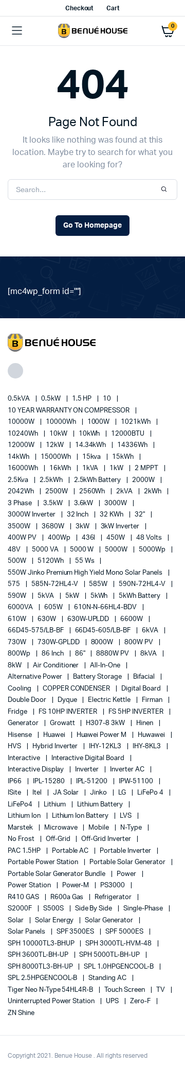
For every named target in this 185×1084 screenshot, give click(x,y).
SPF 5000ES (125, 931)
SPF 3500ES (76, 931)
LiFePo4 (21, 804)
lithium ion (25, 816)
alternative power (35, 677)
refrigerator (114, 897)
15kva (92, 457)
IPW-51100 (137, 781)
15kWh (123, 457)
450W (116, 538)
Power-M (76, 885)
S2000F (20, 908)
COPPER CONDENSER (77, 688)
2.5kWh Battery (98, 480)
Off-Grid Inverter (106, 839)
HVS (15, 746)
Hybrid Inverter (56, 746)
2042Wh (21, 491)
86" (81, 653)
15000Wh (56, 457)
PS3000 (113, 885)
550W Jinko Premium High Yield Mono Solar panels (86, 573)
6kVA (151, 630)
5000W (117, 549)
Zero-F (141, 1001)
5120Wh (51, 561)
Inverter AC (128, 769)
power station (30, 885)
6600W (132, 619)
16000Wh (24, 468)
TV (161, 990)
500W (18, 561)
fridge (18, 712)
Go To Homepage (92, 225)
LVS (126, 816)
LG (122, 792)
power (127, 874)
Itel (37, 792)
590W (18, 596)
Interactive (25, 758)
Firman (153, 700)
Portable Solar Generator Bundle (57, 874)
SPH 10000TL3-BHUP (42, 943)
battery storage (98, 677)
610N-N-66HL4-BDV (106, 607)
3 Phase (20, 503)
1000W (99, 422)
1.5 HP (83, 398)
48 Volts (149, 538)
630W (48, 619)
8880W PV (113, 653)
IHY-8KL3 (147, 746)
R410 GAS (24, 897)
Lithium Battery (101, 804)
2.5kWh (52, 480)
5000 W (83, 549)
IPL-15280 (49, 781)
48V (15, 549)
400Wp (60, 538)
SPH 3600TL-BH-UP (39, 955)
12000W (22, 445)
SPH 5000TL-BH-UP (110, 955)
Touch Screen (125, 990)
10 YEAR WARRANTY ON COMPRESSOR (69, 410)
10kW (59, 434)
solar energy (55, 920)
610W (18, 619)
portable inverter (126, 851)
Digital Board (141, 688)
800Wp (20, 653)
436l (89, 538)
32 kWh (112, 514)
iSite (15, 792)
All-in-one (106, 665)
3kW (83, 526)
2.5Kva (19, 480)
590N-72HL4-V (143, 584)
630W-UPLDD (89, 619)
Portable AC (71, 851)
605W (54, 607)
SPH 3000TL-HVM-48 (119, 943)
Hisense (20, 735)
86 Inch (53, 653)
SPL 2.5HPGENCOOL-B (43, 978)
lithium (55, 804)
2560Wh (93, 491)
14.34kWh (91, 445)
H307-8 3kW (106, 723)
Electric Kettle (110, 700)
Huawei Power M (102, 735)
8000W (103, 642)
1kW (117, 468)
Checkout (79, 8)
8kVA (149, 653)
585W (99, 584)
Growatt (63, 723)
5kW (73, 596)
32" (140, 514)
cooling (20, 688)
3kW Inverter (121, 526)
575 (15, 584)
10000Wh (62, 422)
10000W (22, 422)
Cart (113, 8)
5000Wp (153, 549)
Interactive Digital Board (88, 758)
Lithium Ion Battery (81, 816)
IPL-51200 (92, 781)
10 (108, 398)
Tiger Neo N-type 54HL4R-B (51, 990)
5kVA (46, 596)
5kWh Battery (140, 596)
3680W (54, 526)
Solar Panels (27, 931)
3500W (20, 526)
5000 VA (46, 549)
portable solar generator (127, 862)
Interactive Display (36, 769)
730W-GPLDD (59, 642)
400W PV (23, 538)
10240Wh (24, 434)
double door (28, 700)
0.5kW (51, 398)
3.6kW (84, 503)
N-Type (131, 827)
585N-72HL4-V (55, 584)
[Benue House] (92, 31)
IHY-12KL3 (106, 746)
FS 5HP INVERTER (136, 712)
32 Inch (78, 514)
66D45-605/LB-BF (104, 630)
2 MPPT (147, 468)
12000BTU (128, 434)
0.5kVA (19, 398)
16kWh (60, 468)
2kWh (153, 491)
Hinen (145, 723)
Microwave (61, 827)
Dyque (68, 700)
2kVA (125, 491)
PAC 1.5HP (25, 851)
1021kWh (136, 422)
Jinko (99, 792)
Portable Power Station (44, 862)
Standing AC (108, 978)
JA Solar (67, 792)
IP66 (15, 781)
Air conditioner (57, 665)
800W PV (139, 642)
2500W (57, 491)
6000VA (21, 607)
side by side (94, 908)
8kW (15, 665)
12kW (55, 445)
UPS (113, 1001)
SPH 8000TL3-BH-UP (41, 966)
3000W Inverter (32, 514)
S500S (54, 908)
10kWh (90, 434)
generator (24, 723)
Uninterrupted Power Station (52, 1001)
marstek (21, 827)
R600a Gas (67, 897)
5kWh (99, 596)
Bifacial (144, 677)
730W (18, 642)
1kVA (91, 468)
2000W (144, 480)
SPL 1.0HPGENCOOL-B (119, 966)
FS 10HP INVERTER (69, 712)
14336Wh (133, 445)
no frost (22, 839)
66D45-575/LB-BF (36, 630)
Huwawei (152, 735)
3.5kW (53, 503)
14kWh (19, 457)
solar (16, 920)
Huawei (55, 735)
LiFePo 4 (151, 792)
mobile (99, 827)
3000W (116, 503)
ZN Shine (21, 1013)
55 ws (85, 561)
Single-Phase (143, 908)
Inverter (87, 769)
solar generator (110, 920)
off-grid (59, 839)
